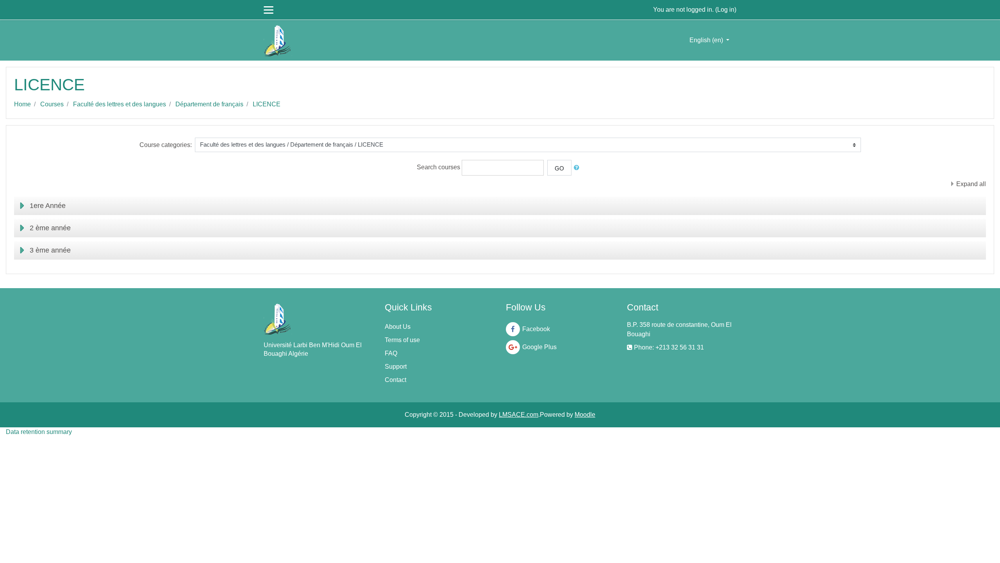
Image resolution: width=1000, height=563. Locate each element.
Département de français (209, 104)
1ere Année (48, 206)
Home (22, 104)
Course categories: (165, 145)
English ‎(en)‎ (707, 40)
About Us (398, 326)
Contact (395, 380)
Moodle (585, 414)
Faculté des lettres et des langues (119, 104)
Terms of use (402, 340)
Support (396, 366)
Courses (52, 104)
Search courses (438, 167)
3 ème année (50, 250)
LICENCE (266, 104)
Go (559, 168)
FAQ (391, 353)
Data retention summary (39, 432)
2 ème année (50, 228)
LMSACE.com (518, 414)
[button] (578, 168)
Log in (725, 9)
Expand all (971, 184)
